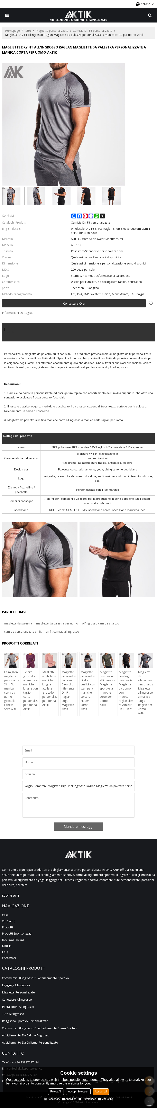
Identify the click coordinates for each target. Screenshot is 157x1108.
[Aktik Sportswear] (78, 14)
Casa (5, 915)
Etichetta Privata (13, 940)
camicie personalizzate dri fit (23, 631)
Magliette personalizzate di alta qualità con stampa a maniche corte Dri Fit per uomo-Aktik (88, 690)
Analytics (70, 1098)
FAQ (5, 952)
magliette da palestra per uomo (57, 623)
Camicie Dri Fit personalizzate (92, 31)
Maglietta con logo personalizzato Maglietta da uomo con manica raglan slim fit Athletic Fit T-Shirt (126, 690)
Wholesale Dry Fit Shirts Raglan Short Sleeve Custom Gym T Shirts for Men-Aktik (110, 231)
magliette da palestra (18, 623)
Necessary (53, 1098)
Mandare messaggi (78, 826)
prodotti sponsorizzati (16, 933)
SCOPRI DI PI (10, 896)
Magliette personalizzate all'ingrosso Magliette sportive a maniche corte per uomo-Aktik (107, 688)
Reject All (56, 1091)
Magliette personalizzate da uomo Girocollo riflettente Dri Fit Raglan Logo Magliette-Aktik (69, 690)
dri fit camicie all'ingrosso (62, 631)
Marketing (107, 1098)
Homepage (12, 31)
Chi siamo (8, 921)
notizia (6, 946)
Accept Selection (78, 1091)
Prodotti (7, 927)
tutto (28, 31)
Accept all (101, 1091)
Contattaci (9, 958)
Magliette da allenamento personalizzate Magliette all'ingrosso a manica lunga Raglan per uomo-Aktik (145, 692)
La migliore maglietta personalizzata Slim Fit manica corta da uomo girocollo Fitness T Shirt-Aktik (11, 690)
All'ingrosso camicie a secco (100, 623)
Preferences (89, 1098)
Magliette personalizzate (52, 31)
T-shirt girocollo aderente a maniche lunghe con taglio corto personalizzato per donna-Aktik (30, 690)
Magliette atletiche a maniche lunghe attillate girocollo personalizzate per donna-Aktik (49, 688)
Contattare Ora (74, 303)
